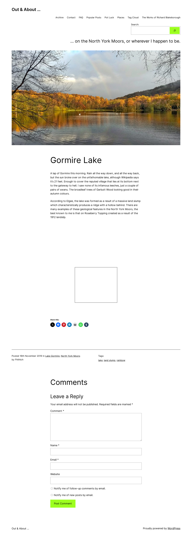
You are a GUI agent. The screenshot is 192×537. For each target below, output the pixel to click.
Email (54, 459)
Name (54, 445)
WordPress (174, 528)
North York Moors (70, 355)
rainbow (121, 360)
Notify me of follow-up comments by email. (80, 488)
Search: (135, 24)
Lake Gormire (52, 355)
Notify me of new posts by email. (73, 495)
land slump (109, 360)
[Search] (175, 30)
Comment (57, 410)
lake (100, 360)
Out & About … (26, 9)
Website (55, 474)
